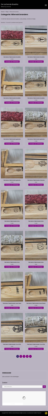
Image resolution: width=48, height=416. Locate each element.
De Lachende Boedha (9, 4)
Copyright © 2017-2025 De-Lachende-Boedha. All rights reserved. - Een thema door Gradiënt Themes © (21, 412)
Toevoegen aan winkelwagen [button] (12, 61)
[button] (45, 412)
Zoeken (4, 382)
